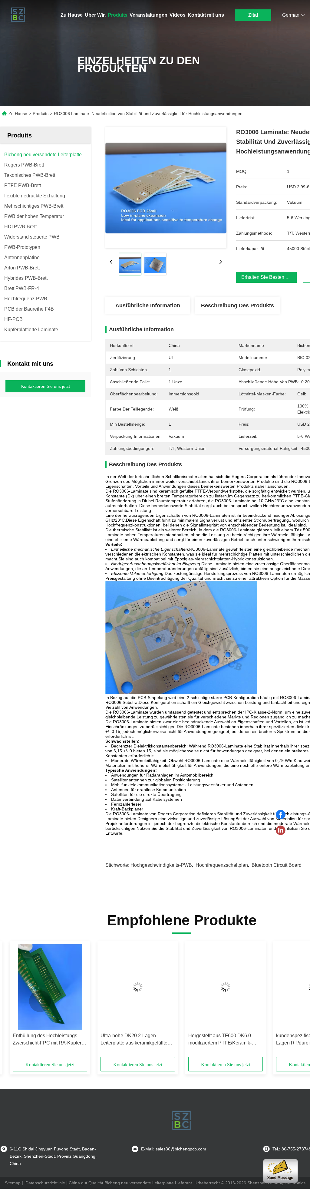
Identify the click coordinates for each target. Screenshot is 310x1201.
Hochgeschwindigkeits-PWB (161, 865)
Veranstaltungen (148, 15)
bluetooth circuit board (277, 865)
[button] (40, 1001)
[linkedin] (280, 830)
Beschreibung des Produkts (237, 305)
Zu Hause (72, 15)
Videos (178, 15)
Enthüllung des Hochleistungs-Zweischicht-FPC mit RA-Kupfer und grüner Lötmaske (47, 1040)
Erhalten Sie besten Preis (269, 277)
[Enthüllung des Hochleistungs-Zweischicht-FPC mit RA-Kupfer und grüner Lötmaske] (50, 987)
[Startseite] (18, 15)
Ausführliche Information (147, 305)
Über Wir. (95, 15)
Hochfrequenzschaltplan (222, 865)
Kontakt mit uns (206, 15)
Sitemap (13, 1182)
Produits (117, 15)
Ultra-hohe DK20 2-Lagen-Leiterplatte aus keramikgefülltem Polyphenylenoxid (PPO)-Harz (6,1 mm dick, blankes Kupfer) (138, 1040)
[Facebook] (280, 814)
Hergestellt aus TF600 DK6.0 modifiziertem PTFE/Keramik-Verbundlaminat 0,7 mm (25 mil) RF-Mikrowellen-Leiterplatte (222, 1040)
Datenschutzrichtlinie (45, 1182)
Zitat (253, 15)
